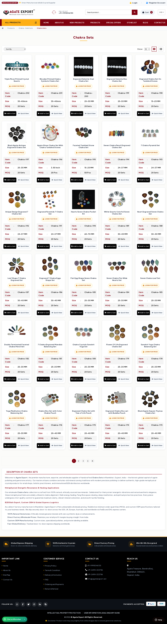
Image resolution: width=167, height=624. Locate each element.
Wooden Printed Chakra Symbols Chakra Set (50, 80)
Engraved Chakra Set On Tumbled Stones (150, 80)
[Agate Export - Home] (21, 12)
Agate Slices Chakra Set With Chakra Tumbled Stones (50, 146)
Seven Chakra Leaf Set (150, 278)
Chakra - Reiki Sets (26, 28)
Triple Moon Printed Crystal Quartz (17, 80)
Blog (145, 23)
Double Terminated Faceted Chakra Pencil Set (16, 346)
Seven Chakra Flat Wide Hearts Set (117, 279)
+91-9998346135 (94, 565)
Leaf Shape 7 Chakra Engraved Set (17, 279)
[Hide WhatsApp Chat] (24, 619)
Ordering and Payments (54, 584)
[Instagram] (34, 604)
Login (134, 3)
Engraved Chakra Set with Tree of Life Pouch (83, 412)
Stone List (132, 23)
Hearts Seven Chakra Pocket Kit (83, 213)
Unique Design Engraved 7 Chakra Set (16, 213)
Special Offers (113, 23)
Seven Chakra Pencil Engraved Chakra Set (117, 146)
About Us (59, 23)
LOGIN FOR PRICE (17, 86)
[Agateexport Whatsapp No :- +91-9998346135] (17, 604)
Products (95, 23)
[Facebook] (28, 604)
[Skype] (45, 604)
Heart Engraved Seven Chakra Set (150, 213)
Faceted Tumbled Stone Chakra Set (83, 146)
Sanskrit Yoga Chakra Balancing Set (150, 346)
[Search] (134, 12)
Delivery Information (53, 575)
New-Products (77, 23)
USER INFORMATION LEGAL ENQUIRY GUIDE (102, 613)
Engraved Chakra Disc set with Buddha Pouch (117, 412)
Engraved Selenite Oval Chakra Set (83, 80)
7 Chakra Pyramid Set (150, 145)
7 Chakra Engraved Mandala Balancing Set (50, 346)
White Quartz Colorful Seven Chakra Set (117, 213)
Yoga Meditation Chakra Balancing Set (16, 412)
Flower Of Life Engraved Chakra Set (117, 346)
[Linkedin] (40, 604)
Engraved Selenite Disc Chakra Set (117, 80)
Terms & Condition (52, 570)
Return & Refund (51, 589)
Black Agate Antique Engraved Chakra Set (16, 146)
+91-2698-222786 (95, 570)
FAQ (46, 580)
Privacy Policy (50, 566)
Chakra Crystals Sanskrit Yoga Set (84, 346)
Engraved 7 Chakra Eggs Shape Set (50, 279)
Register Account (157, 3)
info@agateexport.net (96, 579)
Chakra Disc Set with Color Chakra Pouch (50, 412)
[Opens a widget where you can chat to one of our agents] (158, 620)
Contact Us (159, 23)
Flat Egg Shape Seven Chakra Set (83, 279)
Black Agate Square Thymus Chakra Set (150, 412)
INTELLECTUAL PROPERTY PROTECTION (64, 613)
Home (46, 23)
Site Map (6, 575)
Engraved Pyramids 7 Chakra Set (50, 213)
